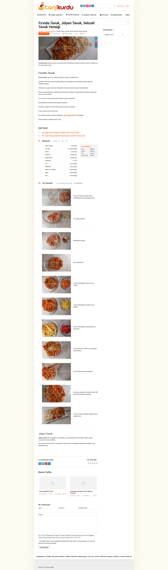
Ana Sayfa (41, 31)
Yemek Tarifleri (50, 31)
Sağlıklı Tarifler (113, 556)
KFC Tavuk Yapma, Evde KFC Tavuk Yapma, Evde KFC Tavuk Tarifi (63, 136)
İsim (40, 508)
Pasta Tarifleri (100, 556)
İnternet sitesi (83, 508)
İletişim (127, 6)
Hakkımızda (120, 6)
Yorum (40, 515)
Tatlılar (91, 556)
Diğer (127, 15)
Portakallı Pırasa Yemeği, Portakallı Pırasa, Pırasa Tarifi (60, 133)
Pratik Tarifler (126, 556)
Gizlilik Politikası (58, 556)
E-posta (61, 508)
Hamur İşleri (82, 556)
